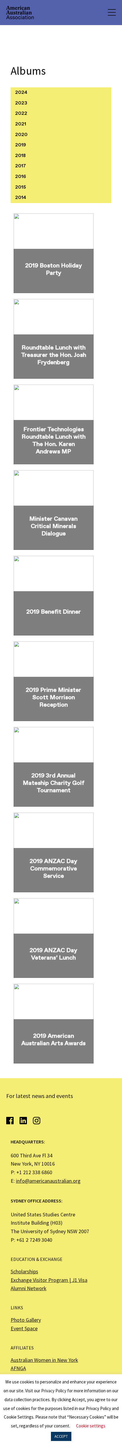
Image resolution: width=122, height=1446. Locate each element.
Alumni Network (28, 1288)
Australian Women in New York (44, 1360)
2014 (20, 198)
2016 (20, 177)
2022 (21, 113)
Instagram (36, 1120)
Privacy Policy (53, 1390)
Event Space (24, 1328)
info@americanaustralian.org (48, 1180)
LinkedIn (23, 1120)
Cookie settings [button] (90, 1426)
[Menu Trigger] (111, 12)
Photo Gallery (26, 1319)
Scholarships (24, 1271)
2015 (20, 187)
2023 (21, 103)
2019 (20, 145)
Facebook (10, 1120)
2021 (20, 124)
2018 (20, 156)
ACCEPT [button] (61, 1436)
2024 (21, 92)
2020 (21, 135)
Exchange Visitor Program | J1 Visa (49, 1280)
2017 (20, 166)
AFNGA (18, 1368)
